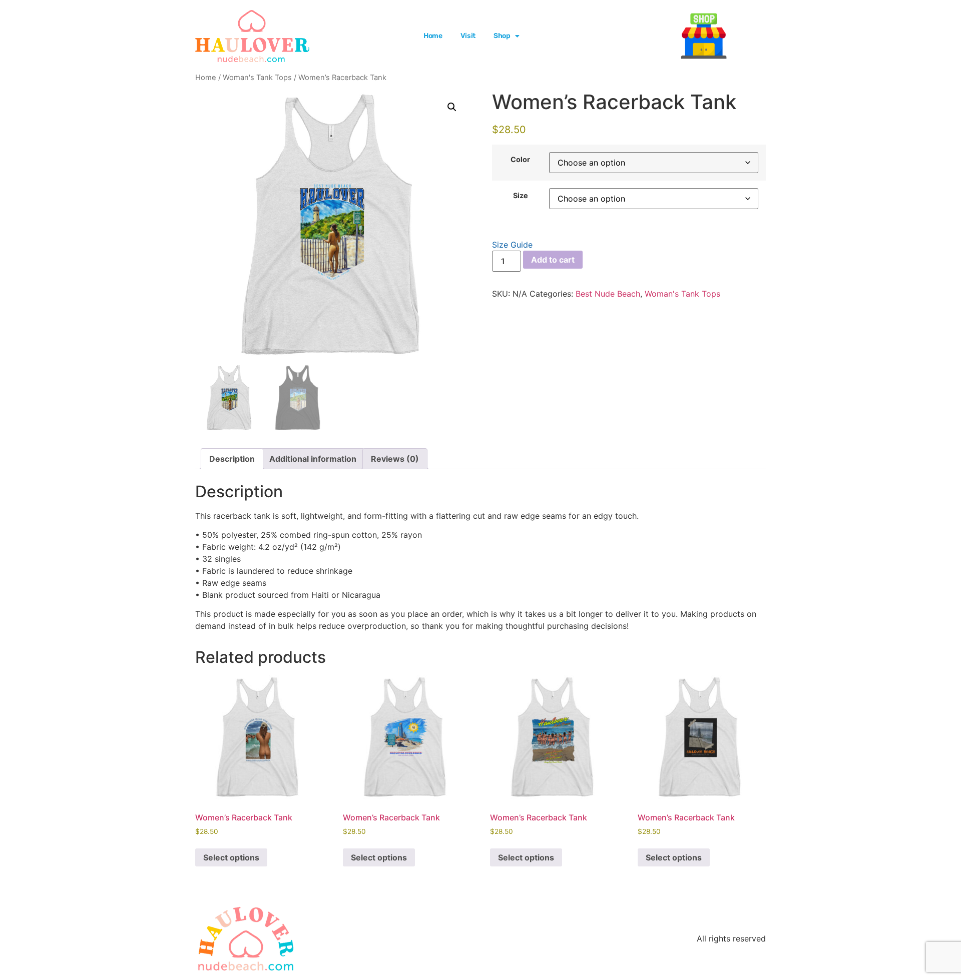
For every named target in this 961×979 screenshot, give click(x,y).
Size (520, 195)
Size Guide (512, 245)
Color (520, 159)
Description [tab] (232, 459)
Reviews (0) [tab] (395, 459)
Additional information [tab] (312, 459)
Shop (502, 36)
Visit (467, 36)
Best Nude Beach (608, 294)
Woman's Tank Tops (257, 77)
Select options (231, 857)
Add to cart (553, 260)
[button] (452, 107)
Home (432, 36)
